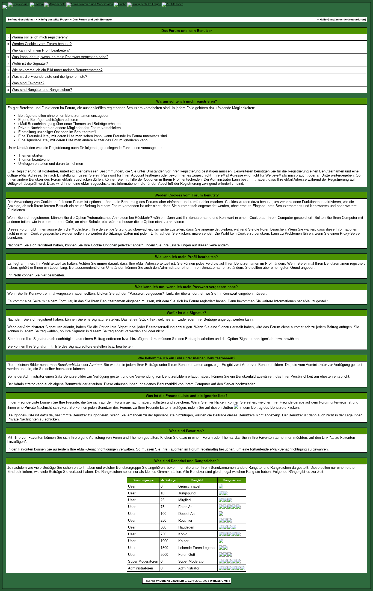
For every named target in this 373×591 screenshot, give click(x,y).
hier (43, 275)
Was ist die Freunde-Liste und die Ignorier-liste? (49, 76)
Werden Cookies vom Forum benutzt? (42, 44)
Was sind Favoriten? (28, 83)
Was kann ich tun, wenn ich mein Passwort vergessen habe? (60, 57)
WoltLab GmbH (220, 580)
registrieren (357, 19)
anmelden (341, 19)
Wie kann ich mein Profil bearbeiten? (41, 50)
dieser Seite (207, 245)
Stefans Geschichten (21, 19)
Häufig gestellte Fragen (54, 19)
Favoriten (25, 449)
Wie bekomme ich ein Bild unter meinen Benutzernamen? (57, 70)
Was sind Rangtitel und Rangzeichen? (42, 90)
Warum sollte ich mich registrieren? (39, 37)
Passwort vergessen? (147, 293)
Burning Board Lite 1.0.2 (175, 580)
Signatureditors (80, 346)
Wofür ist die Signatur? (30, 63)
